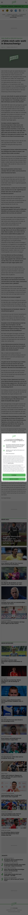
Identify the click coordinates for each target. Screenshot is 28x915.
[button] (14, 454)
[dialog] (14, 457)
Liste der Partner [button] (11, 463)
